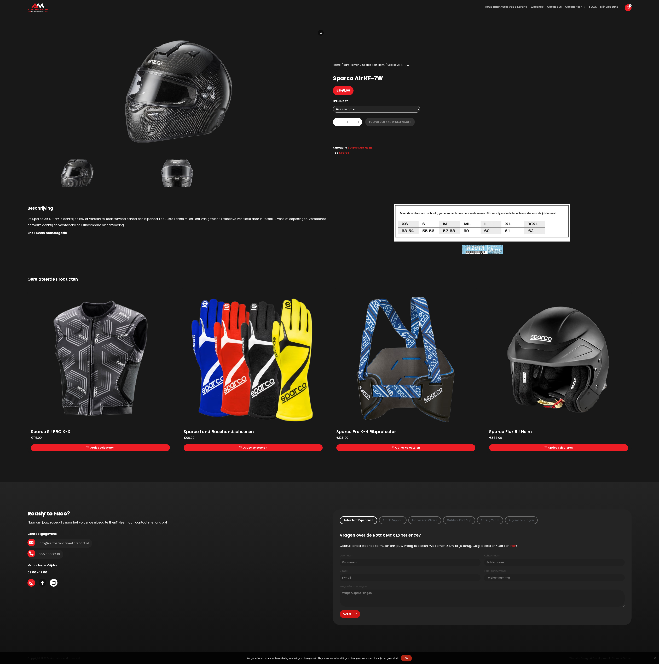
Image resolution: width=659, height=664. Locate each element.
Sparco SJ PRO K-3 (50, 431)
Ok (406, 658)
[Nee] (654, 658)
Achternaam (492, 555)
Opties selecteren (102, 447)
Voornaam (346, 555)
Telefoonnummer (495, 571)
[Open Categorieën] (584, 7)
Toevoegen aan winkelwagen (390, 122)
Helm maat (340, 101)
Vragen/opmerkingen (353, 586)
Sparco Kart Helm (373, 65)
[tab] (358, 520)
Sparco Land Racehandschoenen (219, 431)
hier (513, 546)
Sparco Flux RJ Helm (510, 431)
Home (337, 65)
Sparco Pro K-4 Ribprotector (366, 431)
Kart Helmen (351, 65)
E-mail (344, 571)
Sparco (344, 153)
